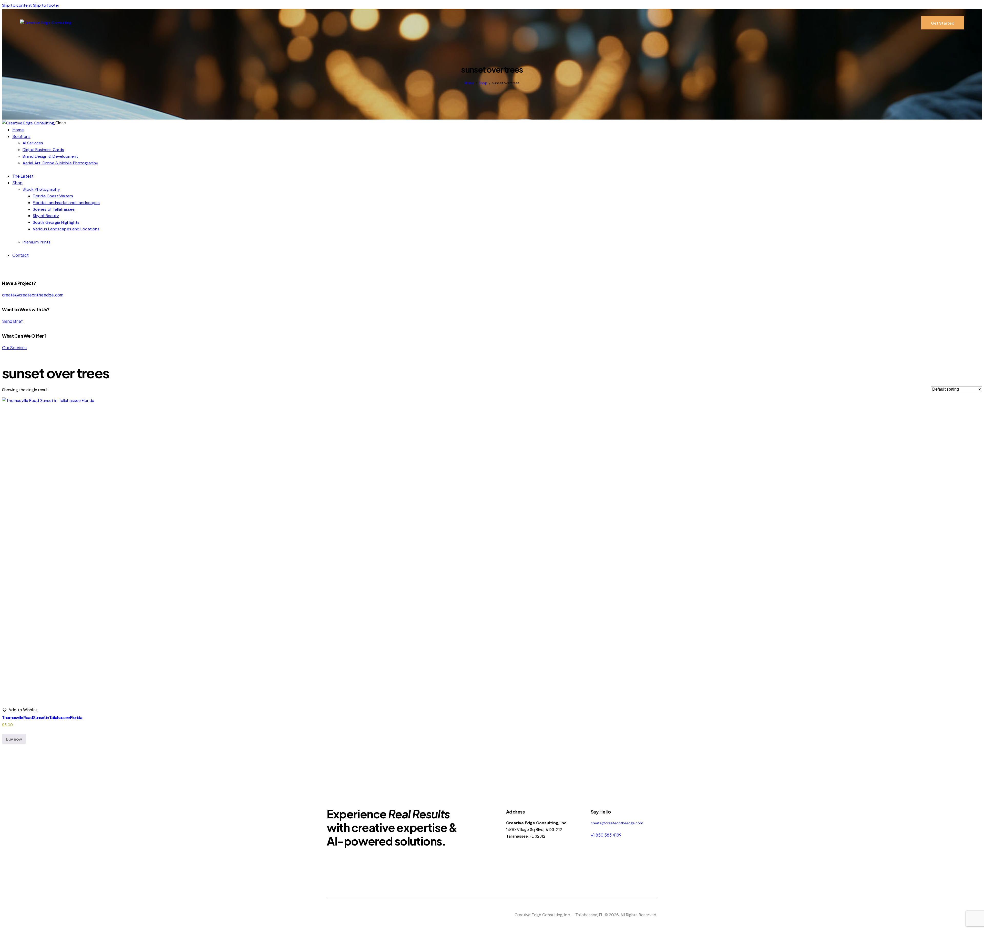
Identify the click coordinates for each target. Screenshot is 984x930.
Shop (483, 83)
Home (469, 83)
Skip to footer (46, 5)
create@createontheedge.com (33, 294)
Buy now (14, 738)
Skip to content (17, 5)
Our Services (14, 347)
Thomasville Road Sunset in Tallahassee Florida (42, 717)
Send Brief (12, 321)
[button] (20, 710)
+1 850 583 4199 (606, 835)
